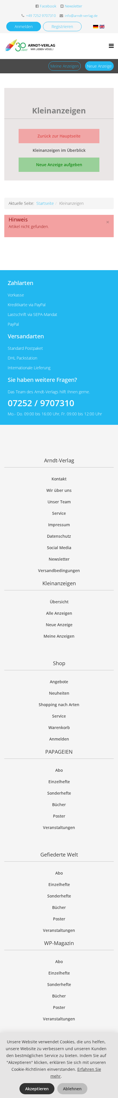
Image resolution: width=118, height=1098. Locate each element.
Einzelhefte (59, 781)
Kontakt (59, 479)
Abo (59, 770)
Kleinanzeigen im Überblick (59, 150)
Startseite (45, 203)
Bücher (59, 804)
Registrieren (62, 26)
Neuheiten (59, 693)
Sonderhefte (59, 793)
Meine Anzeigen (64, 66)
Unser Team (59, 501)
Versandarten (26, 336)
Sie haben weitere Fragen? (42, 380)
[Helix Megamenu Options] (111, 45)
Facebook (48, 6)
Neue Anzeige (99, 66)
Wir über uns (59, 490)
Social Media (59, 547)
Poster (59, 816)
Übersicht (59, 601)
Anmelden (24, 26)
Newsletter (73, 6)
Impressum (59, 524)
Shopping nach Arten (59, 704)
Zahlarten (20, 283)
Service (59, 513)
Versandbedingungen (59, 570)
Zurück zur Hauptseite (59, 136)
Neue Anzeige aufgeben (59, 164)
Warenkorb (59, 727)
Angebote (59, 681)
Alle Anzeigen (59, 613)
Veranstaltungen (59, 827)
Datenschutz (59, 536)
